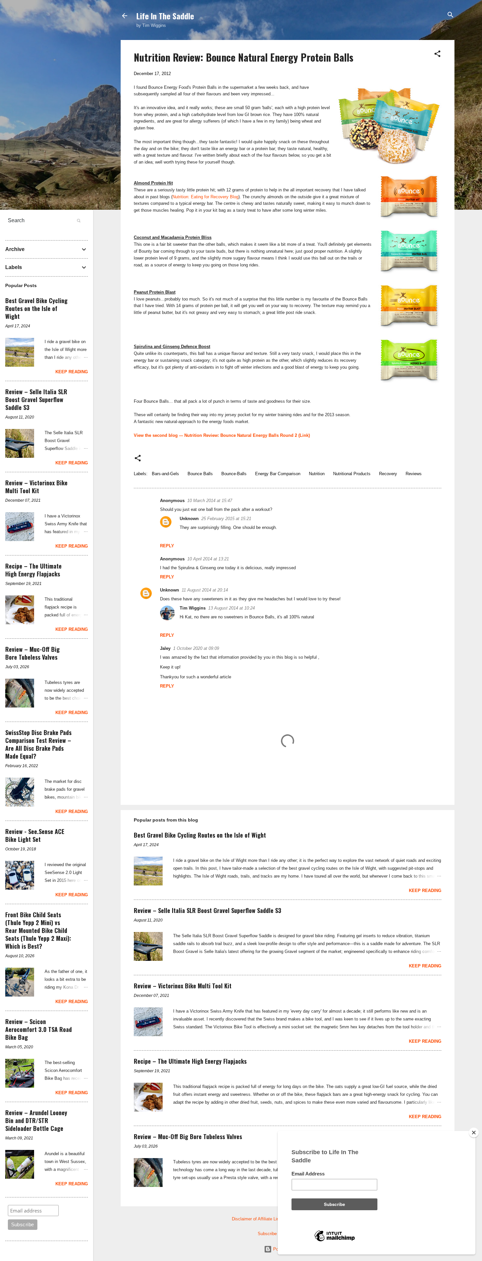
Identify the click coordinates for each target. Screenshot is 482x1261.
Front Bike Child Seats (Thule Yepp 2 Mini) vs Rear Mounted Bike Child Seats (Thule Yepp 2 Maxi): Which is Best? (38, 930)
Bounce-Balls (234, 473)
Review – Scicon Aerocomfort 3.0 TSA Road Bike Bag (38, 1029)
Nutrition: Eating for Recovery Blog (205, 196)
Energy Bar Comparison (277, 473)
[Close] (474, 1132)
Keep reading (425, 890)
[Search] (450, 15)
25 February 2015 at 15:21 (226, 518)
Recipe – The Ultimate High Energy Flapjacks (190, 1061)
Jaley (165, 648)
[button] (437, 54)
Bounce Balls (200, 473)
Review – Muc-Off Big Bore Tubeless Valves (188, 1136)
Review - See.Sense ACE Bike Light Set (34, 835)
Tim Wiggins (193, 608)
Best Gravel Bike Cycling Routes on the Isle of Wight (200, 835)
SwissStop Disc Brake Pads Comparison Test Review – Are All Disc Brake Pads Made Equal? (38, 744)
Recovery (388, 473)
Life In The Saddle (165, 16)
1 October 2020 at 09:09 (196, 648)
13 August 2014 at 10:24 (231, 608)
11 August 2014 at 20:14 (205, 590)
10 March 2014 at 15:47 (209, 500)
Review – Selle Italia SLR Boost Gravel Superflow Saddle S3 (207, 910)
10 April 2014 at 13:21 (208, 558)
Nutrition (317, 473)
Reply (167, 545)
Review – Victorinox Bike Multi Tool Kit (182, 985)
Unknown (189, 518)
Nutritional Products (352, 473)
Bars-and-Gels (165, 473)
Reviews (414, 473)
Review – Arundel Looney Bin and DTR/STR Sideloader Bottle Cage (36, 1120)
